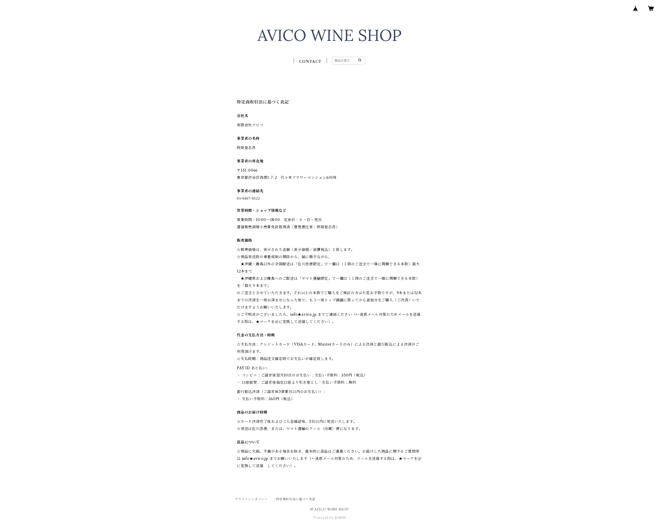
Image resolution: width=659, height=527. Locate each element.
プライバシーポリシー (251, 499)
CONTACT (310, 61)
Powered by (324, 518)
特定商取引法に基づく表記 (296, 499)
